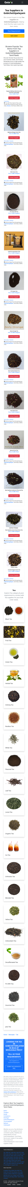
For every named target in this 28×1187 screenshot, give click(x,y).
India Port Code (12, 1154)
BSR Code (6, 1154)
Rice (10, 1170)
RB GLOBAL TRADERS (8, 141)
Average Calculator (13, 1158)
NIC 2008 (6, 1152)
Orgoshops (6, 101)
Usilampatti (7, 1125)
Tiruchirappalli (8, 1121)
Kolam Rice (6, 1172)
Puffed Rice (14, 1173)
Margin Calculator (13, 1157)
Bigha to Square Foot (12, 1165)
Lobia (21, 1172)
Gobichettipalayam (9, 1119)
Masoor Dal (17, 1172)
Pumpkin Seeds (7, 1173)
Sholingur (6, 1118)
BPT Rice (11, 1172)
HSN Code (16, 1152)
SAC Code (10, 1152)
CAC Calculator (20, 1162)
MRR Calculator (13, 1162)
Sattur (5, 1110)
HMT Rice (19, 1170)
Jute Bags (11, 1176)
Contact (19, 1184)
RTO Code (21, 1152)
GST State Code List (13, 1155)
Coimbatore (7, 1116)
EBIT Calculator (7, 1163)
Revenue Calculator (16, 1163)
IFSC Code (20, 1155)
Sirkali (5, 1114)
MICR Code (6, 1157)
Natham (6, 1123)
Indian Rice (14, 1170)
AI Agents (6, 1170)
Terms (13, 1184)
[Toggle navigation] (22, 2)
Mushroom (6, 1176)
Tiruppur (6, 1112)
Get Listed (14, 36)
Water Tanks (17, 1176)
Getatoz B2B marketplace (10, 1092)
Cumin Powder (20, 1175)
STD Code (19, 1154)
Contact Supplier (14, 98)
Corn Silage (13, 1175)
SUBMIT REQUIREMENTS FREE (14, 1067)
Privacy (9, 1184)
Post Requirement (14, 31)
